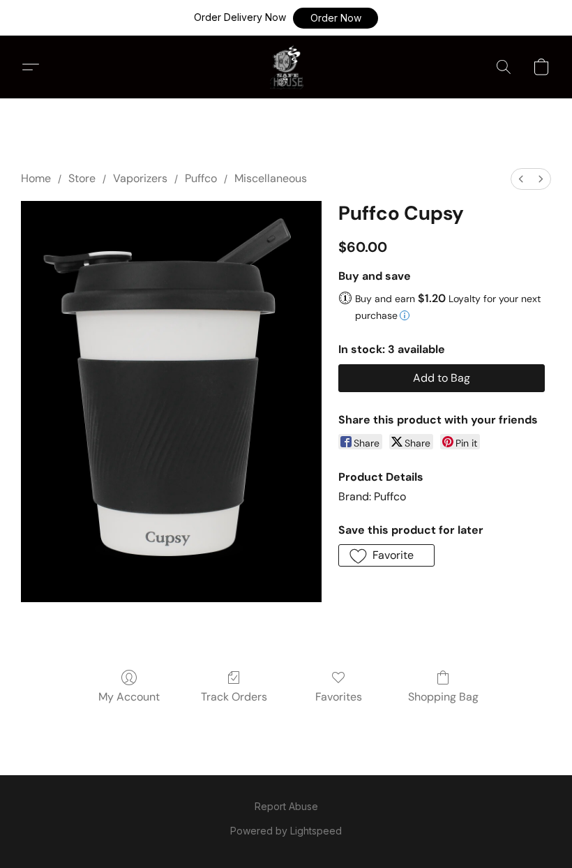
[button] (335, 18)
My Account (129, 696)
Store (82, 178)
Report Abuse (286, 806)
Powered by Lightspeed (286, 831)
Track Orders (234, 696)
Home (36, 178)
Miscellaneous (270, 178)
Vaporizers (140, 178)
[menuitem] (521, 179)
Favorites (338, 696)
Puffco (201, 178)
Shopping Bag (443, 696)
